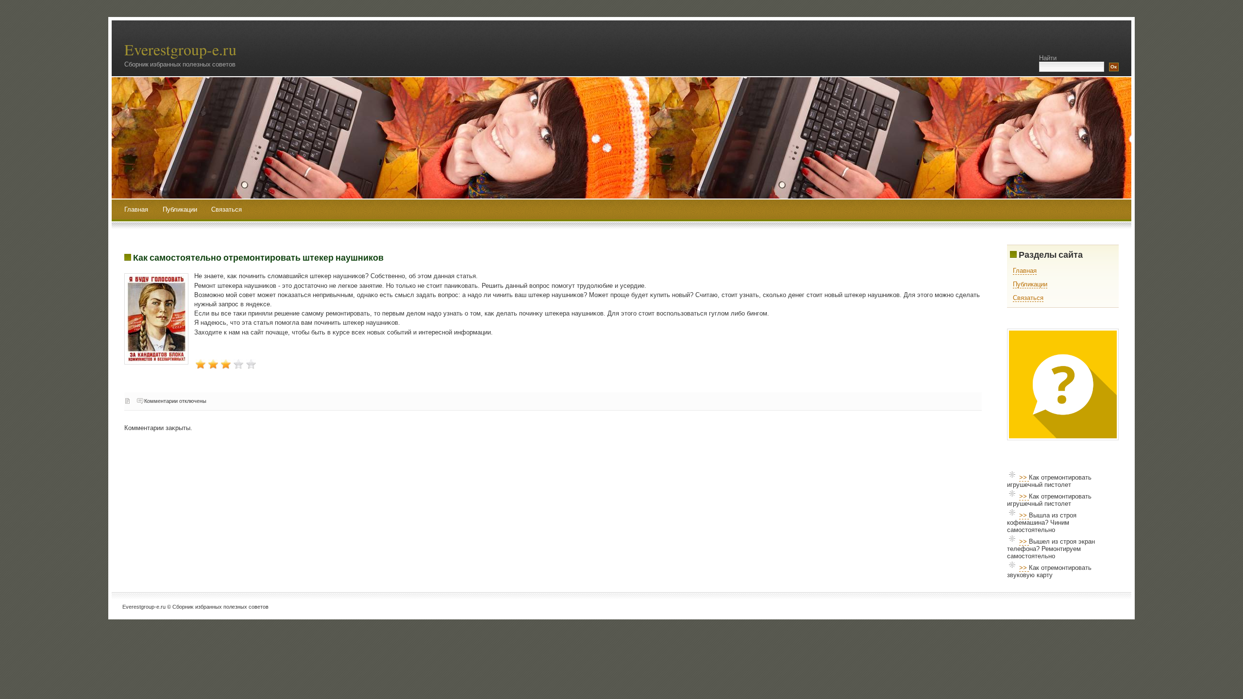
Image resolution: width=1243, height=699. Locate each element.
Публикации (181, 209)
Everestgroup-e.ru (180, 49)
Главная (136, 209)
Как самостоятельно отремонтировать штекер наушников (258, 257)
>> (1024, 477)
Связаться (226, 209)
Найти (1048, 58)
